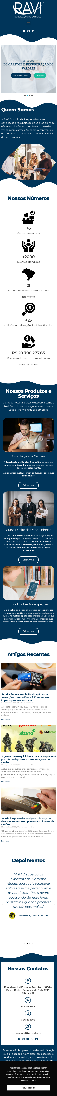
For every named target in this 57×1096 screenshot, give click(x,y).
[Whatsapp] (32, 1039)
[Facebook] (24, 31)
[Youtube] (28, 1039)
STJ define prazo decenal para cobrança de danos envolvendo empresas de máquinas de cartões (27, 821)
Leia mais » (5, 720)
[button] (28, 23)
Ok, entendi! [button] (28, 1088)
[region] (28, 71)
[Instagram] (28, 31)
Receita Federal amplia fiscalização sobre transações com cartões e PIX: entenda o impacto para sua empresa (25, 697)
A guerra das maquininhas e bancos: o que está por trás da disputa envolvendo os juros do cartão (28, 759)
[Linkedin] (33, 31)
